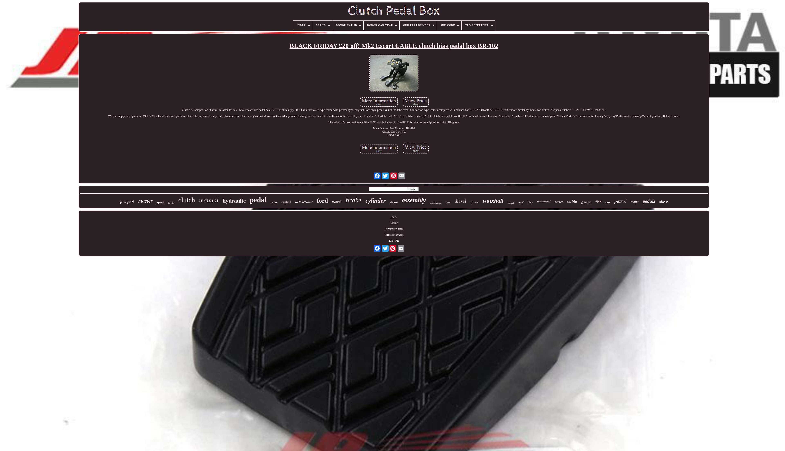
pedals (649, 201)
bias (530, 202)
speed (160, 202)
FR (397, 240)
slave (663, 201)
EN (391, 240)
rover (607, 202)
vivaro (394, 202)
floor (474, 202)
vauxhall (493, 200)
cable (572, 201)
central (286, 202)
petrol (620, 201)
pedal (258, 200)
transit (337, 202)
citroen (274, 202)
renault (511, 203)
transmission (436, 203)
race (448, 202)
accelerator (304, 202)
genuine (586, 202)
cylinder (376, 200)
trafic (635, 202)
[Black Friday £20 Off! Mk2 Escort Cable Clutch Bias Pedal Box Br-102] (394, 73)
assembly (414, 200)
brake (353, 200)
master (145, 201)
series (559, 202)
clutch (186, 200)
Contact (394, 222)
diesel (460, 201)
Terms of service (394, 234)
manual (209, 200)
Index (394, 217)
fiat (598, 202)
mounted (544, 202)
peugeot (127, 201)
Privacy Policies (394, 228)
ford (322, 200)
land (521, 202)
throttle (171, 203)
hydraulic (234, 201)
